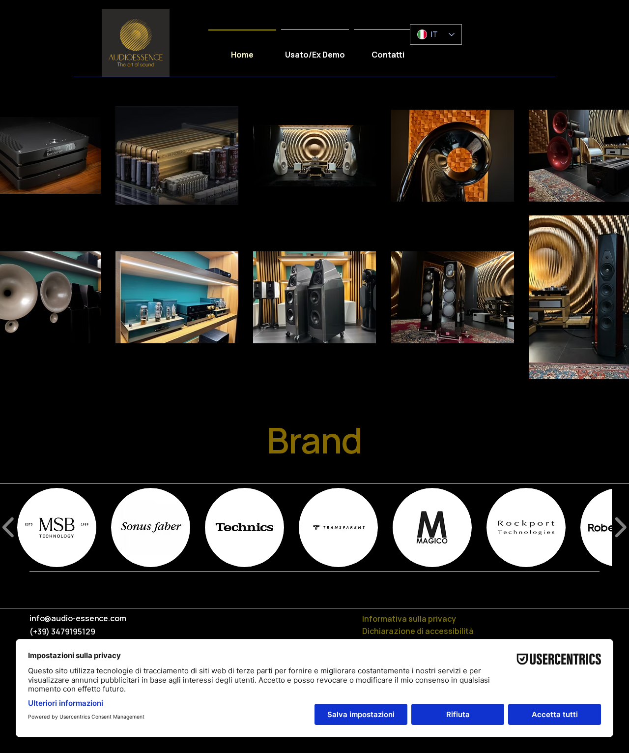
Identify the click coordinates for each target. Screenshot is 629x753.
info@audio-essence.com (77, 618)
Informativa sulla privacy (409, 618)
